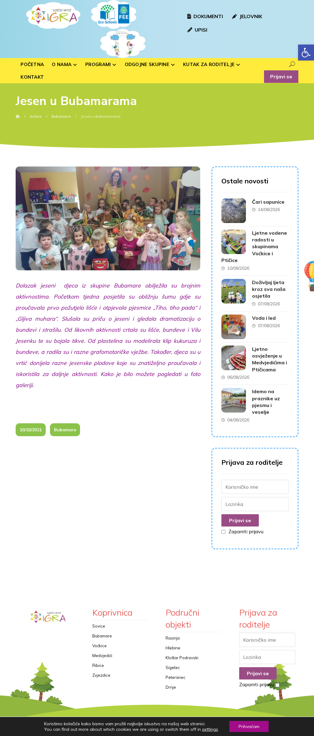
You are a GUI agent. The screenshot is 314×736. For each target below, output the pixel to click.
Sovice (98, 626)
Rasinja (173, 638)
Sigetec (173, 667)
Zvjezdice (101, 675)
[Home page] (18, 116)
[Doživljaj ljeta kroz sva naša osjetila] (233, 291)
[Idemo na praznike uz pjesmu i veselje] (233, 400)
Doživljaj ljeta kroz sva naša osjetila (268, 289)
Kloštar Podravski (182, 657)
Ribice (98, 665)
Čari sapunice (268, 202)
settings (210, 729)
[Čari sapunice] (233, 210)
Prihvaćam (249, 726)
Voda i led (264, 318)
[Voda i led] (233, 327)
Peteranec (176, 677)
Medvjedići (102, 655)
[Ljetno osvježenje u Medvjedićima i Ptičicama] (233, 358)
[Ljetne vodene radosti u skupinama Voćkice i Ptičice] (233, 241)
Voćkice (99, 645)
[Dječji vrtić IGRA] (52, 15)
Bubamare (65, 430)
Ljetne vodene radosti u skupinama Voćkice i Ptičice (254, 247)
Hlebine (173, 647)
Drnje (171, 687)
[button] (306, 53)
